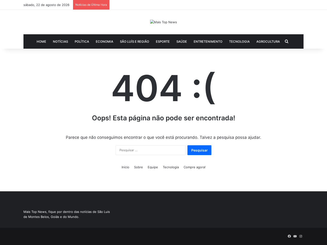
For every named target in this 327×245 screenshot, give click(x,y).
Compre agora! (195, 167)
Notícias (60, 41)
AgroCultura (268, 41)
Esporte (163, 41)
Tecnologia (239, 41)
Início (125, 167)
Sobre (138, 167)
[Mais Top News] (163, 22)
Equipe (153, 167)
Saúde (181, 41)
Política (82, 41)
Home (41, 41)
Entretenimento (208, 41)
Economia (104, 41)
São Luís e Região (134, 41)
